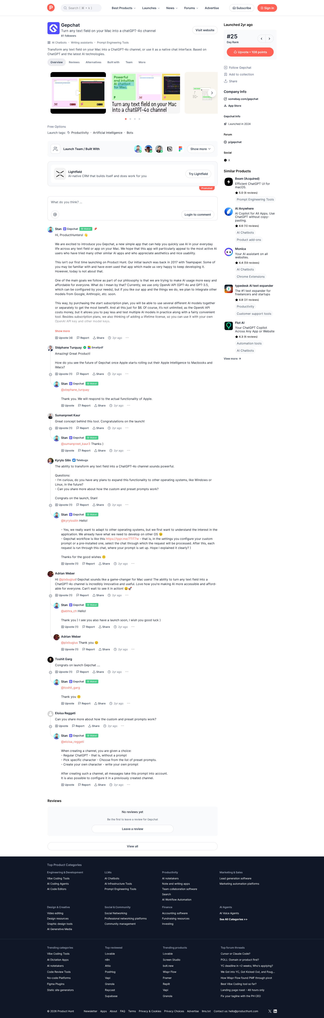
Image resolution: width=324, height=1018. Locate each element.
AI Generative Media (59, 929)
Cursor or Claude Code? (235, 953)
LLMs (108, 872)
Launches (149, 8)
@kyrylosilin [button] (69, 520)
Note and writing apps (176, 883)
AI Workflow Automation (176, 899)
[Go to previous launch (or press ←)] (261, 38)
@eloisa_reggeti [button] (72, 742)
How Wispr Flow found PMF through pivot (246, 977)
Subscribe (243, 8)
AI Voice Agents (229, 913)
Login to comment (198, 214)
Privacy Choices (174, 1011)
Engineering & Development (65, 872)
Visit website (205, 30)
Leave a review (132, 829)
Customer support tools (254, 314)
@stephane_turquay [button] (75, 390)
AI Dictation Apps (57, 959)
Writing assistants (82, 42)
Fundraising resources (175, 918)
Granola (109, 983)
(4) (66, 337)
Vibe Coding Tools (58, 878)
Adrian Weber (65, 573)
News (170, 8)
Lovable (110, 953)
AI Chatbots (59, 42)
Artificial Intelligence (107, 132)
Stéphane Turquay (68, 347)
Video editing (55, 913)
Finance (167, 907)
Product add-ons (249, 240)
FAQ (122, 1011)
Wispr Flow (169, 971)
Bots (130, 132)
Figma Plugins (55, 983)
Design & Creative (58, 907)
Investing (167, 923)
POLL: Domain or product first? (240, 959)
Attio (108, 965)
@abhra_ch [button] (69, 611)
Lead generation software (235, 878)
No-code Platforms (59, 977)
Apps (103, 1011)
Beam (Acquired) (247, 178)
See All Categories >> (234, 919)
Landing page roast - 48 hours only (242, 990)
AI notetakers (170, 878)
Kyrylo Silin (63, 460)
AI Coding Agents (58, 883)
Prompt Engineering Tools (113, 42)
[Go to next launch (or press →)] (269, 38)
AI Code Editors (56, 889)
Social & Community (118, 907)
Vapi (107, 977)
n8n (107, 959)
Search (166, 894)
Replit (166, 983)
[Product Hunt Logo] (51, 8)
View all (132, 846)
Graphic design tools (59, 923)
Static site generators (60, 990)
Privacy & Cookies (150, 1011)
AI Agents (226, 907)
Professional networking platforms (126, 918)
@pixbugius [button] (67, 579)
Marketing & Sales (231, 872)
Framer (167, 977)
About (113, 1011)
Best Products (122, 8)
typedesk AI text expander (254, 286)
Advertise (212, 8)
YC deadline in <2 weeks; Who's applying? (247, 965)
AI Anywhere (244, 208)
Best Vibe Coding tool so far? (238, 983)
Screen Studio (171, 959)
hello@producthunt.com (243, 1011)
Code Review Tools (59, 971)
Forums (189, 8)
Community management (120, 923)
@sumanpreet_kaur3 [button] (75, 444)
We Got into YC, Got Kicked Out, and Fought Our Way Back (248, 972)
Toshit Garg (63, 659)
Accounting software (175, 913)
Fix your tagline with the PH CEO (241, 996)
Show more (198, 149)
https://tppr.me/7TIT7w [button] (122, 539)
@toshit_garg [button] (70, 687)
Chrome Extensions (251, 276)
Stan (58, 229)
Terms (132, 1011)
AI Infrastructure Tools (118, 883)
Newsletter (90, 1011)
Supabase (111, 996)
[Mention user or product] (55, 214)
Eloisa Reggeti (65, 713)
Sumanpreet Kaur (67, 415)
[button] (142, 62)
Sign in (269, 8)
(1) (65, 373)
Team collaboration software (179, 889)
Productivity (80, 132)
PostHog (110, 971)
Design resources (57, 918)
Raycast (110, 990)
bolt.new (168, 965)
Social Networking (116, 913)
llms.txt (206, 1011)
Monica (240, 249)
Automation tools (249, 343)
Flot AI (239, 323)
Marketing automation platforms (239, 883)
